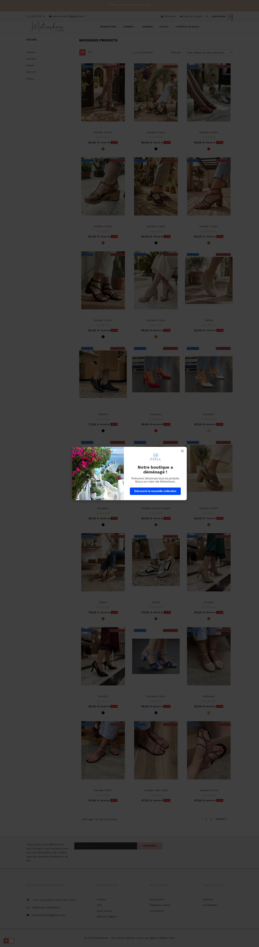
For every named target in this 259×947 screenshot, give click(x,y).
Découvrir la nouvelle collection (155, 491)
